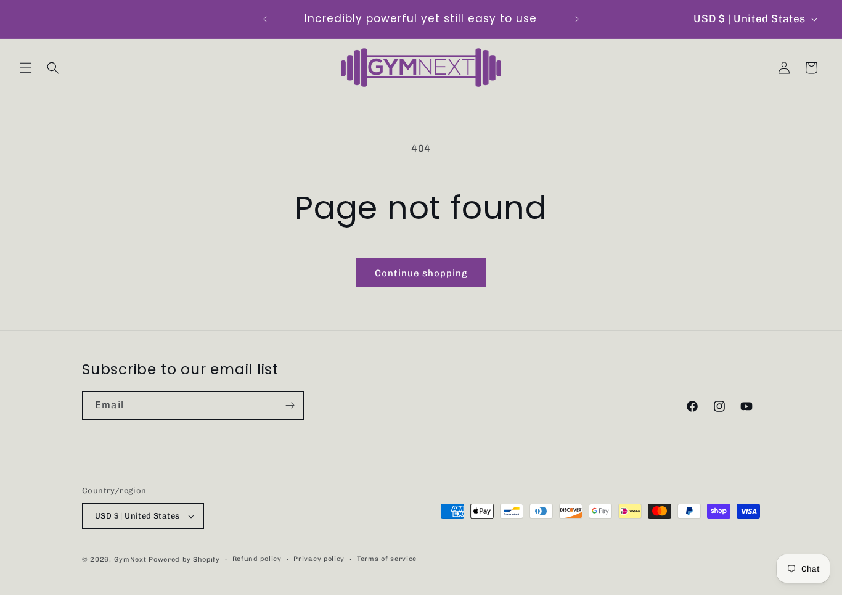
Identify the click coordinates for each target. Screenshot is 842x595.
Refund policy (257, 559)
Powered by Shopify (184, 560)
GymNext (130, 560)
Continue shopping (421, 273)
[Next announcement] (577, 19)
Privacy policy (319, 559)
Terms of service (387, 559)
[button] (25, 67)
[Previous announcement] (265, 19)
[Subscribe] (289, 405)
